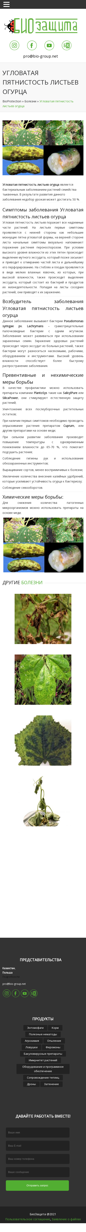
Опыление (54, 1041)
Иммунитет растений (43, 1060)
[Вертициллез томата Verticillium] (43, 643)
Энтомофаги (35, 1028)
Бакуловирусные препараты (43, 1054)
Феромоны (53, 1047)
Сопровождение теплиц (43, 1077)
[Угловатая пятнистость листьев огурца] (43, 174)
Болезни (30, 101)
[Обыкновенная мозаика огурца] (43, 764)
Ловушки (31, 1047)
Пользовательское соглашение (27, 1219)
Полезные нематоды (43, 1034)
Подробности (11, 977)
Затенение (51, 1084)
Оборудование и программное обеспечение (43, 1069)
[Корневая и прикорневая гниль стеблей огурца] (43, 825)
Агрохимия (32, 1041)
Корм (55, 1028)
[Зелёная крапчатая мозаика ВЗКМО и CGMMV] (43, 704)
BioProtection (12, 101)
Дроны (31, 1084)
